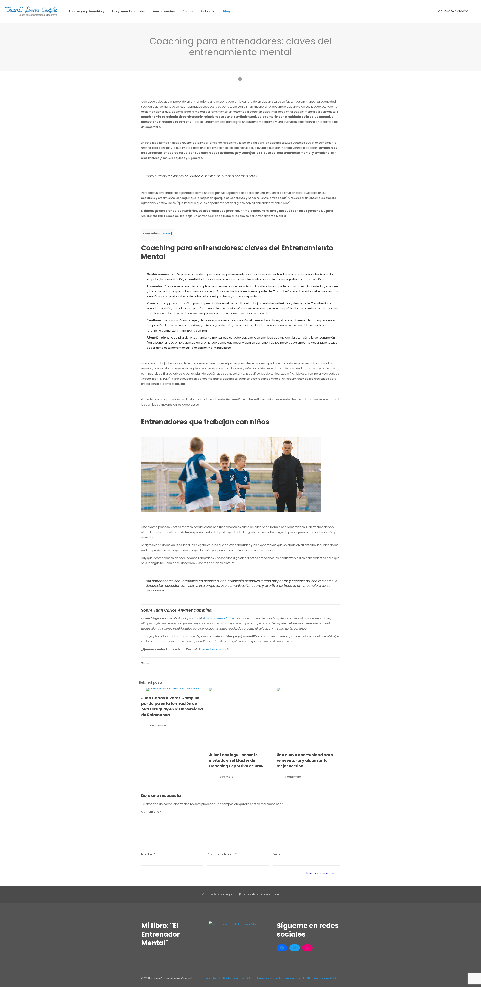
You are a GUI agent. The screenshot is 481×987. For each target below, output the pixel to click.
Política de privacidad (238, 978)
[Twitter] (294, 947)
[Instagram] (307, 947)
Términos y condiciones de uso (278, 978)
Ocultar (166, 233)
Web (276, 854)
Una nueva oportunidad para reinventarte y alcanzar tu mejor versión (305, 760)
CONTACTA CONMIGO (453, 11)
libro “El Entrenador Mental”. (222, 618)
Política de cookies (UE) (319, 978)
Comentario (151, 812)
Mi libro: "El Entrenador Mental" (160, 934)
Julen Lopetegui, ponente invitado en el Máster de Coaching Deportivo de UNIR (236, 760)
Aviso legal (212, 978)
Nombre (148, 854)
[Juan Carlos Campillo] (32, 11)
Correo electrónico (222, 854)
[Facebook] (282, 947)
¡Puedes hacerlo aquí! (213, 649)
